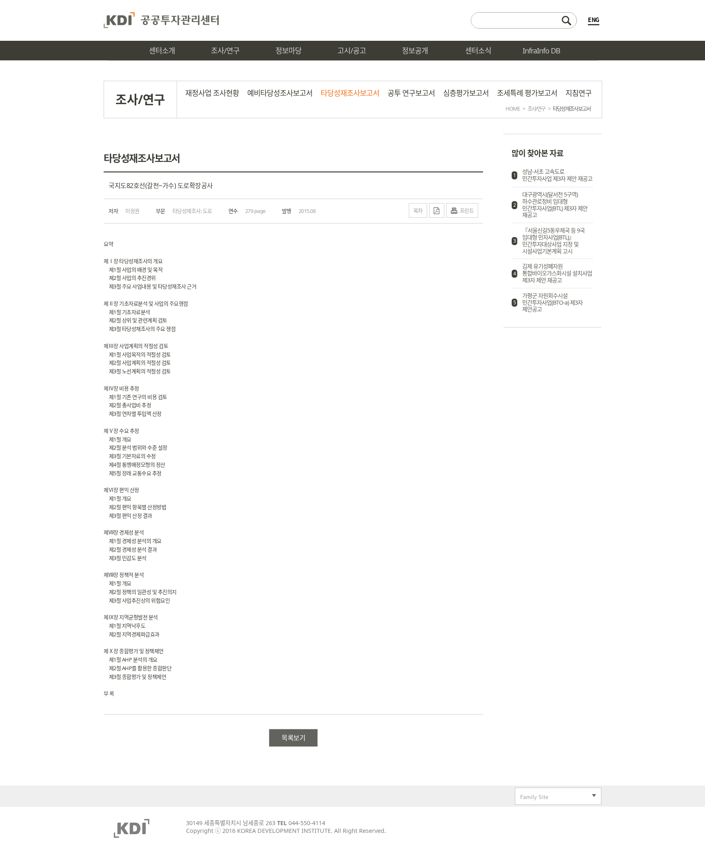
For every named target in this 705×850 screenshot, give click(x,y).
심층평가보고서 (466, 93)
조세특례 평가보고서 (527, 93)
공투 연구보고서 (411, 93)
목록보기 (293, 737)
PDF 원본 (436, 210)
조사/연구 (536, 108)
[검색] (524, 20)
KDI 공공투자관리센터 (161, 20)
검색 (566, 20)
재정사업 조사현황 (212, 93)
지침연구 (578, 93)
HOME (512, 108)
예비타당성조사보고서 (280, 93)
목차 (418, 210)
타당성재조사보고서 (350, 93)
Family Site (531, 797)
